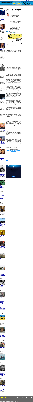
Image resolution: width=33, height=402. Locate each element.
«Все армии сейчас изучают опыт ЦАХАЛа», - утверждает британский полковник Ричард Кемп (2, 388)
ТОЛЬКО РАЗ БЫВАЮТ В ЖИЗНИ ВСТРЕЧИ (2, 286)
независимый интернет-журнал (18, 4)
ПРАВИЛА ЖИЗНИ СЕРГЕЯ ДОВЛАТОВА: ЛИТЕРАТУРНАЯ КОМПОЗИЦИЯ (2, 174)
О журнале (16, 397)
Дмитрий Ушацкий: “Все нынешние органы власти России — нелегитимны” (2, 200)
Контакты (16, 398)
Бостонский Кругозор (4, 400)
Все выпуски (13, 176)
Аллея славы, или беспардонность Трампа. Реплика (2, 213)
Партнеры (23, 397)
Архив (26, 0)
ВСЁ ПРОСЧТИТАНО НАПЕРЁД (2, 259)
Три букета (1, 29)
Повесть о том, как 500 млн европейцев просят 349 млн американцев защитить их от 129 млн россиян (2, 273)
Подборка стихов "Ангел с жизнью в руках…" (2, 247)
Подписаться (16, 32)
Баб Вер (1, 99)
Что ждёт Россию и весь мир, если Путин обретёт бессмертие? (13, 170)
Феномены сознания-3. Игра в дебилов (2, 224)
